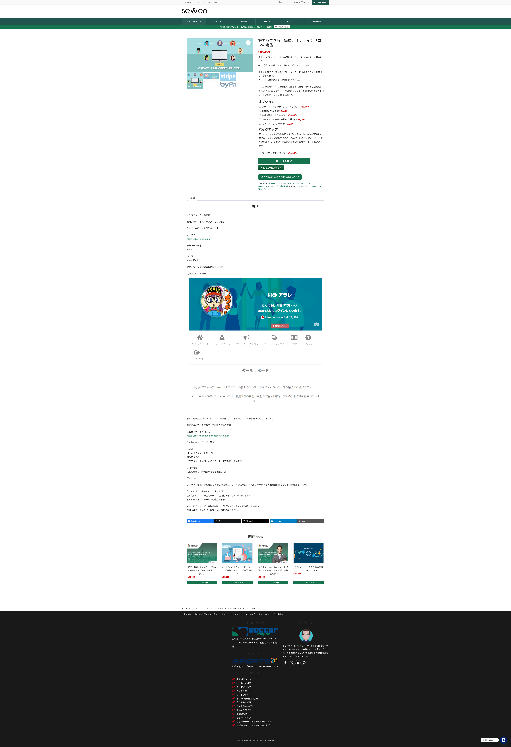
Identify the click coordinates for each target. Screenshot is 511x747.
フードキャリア (243, 687)
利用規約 (187, 614)
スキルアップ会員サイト (301, 2)
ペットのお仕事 (243, 683)
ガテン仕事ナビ (243, 690)
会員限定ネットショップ (279, 115)
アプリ (276, 186)
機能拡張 (284, 186)
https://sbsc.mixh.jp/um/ (199, 238)
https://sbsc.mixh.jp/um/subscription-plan (208, 435)
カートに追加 (282, 160)
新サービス (273, 183)
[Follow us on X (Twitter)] (291, 662)
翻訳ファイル (283, 2)
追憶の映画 (241, 713)
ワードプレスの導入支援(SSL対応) (283, 119)
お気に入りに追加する (271, 167)
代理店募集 (278, 614)
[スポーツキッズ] (255, 660)
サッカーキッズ (243, 717)
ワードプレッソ (243, 694)
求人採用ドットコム (246, 679)
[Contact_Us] (503, 740)
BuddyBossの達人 (245, 706)
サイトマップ (249, 614)
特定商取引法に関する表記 (206, 614)
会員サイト (317, 186)
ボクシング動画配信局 (247, 698)
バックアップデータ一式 (279, 153)
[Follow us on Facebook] (285, 662)
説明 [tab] (192, 197)
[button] (248, 42)
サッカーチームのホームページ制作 (253, 721)
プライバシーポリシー (230, 614)
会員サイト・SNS (265, 186)
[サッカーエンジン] (255, 631)
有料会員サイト (285, 183)
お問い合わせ (322, 2)
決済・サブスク (315, 183)
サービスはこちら (281, 27)
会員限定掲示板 (275, 110)
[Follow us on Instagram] (304, 662)
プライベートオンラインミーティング (285, 106)
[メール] (298, 662)
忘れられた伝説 (243, 702)
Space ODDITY (243, 710)
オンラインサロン (300, 183)
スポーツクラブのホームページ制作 (253, 725)
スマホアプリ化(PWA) (278, 123)
